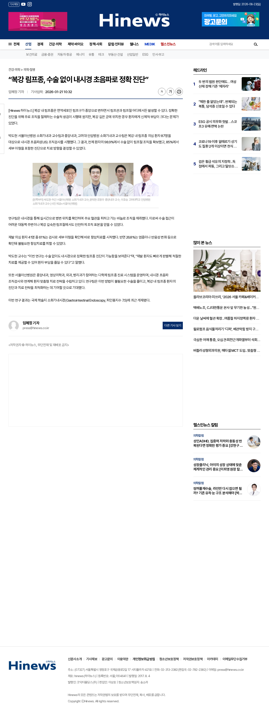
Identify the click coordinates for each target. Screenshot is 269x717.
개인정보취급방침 (144, 659)
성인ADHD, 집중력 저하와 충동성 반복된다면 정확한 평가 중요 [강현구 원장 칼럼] (218, 443)
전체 (16, 44)
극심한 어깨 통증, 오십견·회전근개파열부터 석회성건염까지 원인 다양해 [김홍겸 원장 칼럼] (227, 340)
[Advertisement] (95, 389)
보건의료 (31, 55)
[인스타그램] (29, 4)
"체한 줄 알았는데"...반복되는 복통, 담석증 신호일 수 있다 (218, 104)
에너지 (80, 55)
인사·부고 (158, 55)
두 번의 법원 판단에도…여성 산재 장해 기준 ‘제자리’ (217, 84)
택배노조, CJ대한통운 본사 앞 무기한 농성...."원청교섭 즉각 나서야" (227, 308)
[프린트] (179, 91)
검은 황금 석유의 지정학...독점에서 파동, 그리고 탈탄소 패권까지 (218, 164)
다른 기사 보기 (172, 325)
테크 (101, 55)
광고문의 (107, 659)
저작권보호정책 (192, 659)
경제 (40, 44)
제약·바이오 (75, 44)
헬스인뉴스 (168, 44)
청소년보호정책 (169, 659)
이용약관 (122, 659)
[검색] (255, 44)
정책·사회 (95, 44)
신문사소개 (75, 659)
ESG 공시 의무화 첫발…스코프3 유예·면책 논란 (218, 124)
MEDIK (150, 44)
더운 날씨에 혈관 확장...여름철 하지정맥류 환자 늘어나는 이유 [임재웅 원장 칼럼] (227, 318)
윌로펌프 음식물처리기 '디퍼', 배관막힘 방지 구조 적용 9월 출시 (227, 329)
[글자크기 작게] (162, 91)
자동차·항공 (64, 55)
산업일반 (132, 55)
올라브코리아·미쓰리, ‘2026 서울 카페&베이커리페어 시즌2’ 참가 (227, 297)
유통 (91, 55)
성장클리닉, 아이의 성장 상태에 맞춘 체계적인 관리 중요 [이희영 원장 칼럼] (217, 467)
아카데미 (212, 659)
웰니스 (134, 44)
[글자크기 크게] (170, 91)
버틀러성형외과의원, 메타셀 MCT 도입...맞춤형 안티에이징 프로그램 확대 (227, 350)
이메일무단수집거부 (235, 659)
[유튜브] (23, 4)
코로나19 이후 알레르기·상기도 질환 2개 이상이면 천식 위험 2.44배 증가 (218, 144)
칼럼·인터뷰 (116, 44)
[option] (37, 21)
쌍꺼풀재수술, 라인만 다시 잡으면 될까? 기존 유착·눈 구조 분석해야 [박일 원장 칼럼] (217, 490)
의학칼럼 (198, 436)
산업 (28, 44)
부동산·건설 (115, 55)
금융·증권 (47, 55)
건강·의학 (55, 44)
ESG (145, 55)
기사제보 (91, 659)
